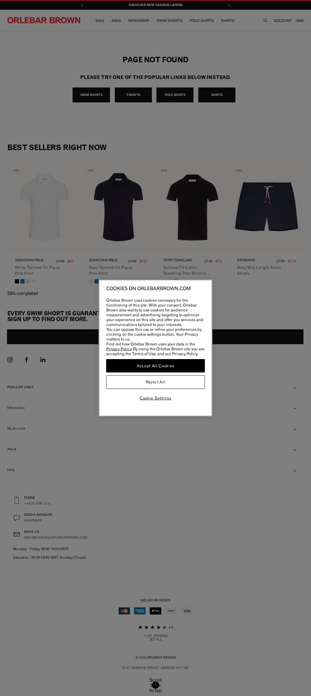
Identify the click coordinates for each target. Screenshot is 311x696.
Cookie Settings (155, 398)
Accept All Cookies (155, 365)
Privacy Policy (118, 348)
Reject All (156, 382)
